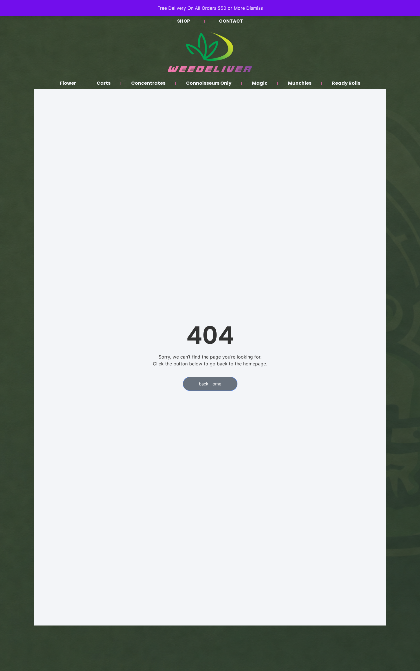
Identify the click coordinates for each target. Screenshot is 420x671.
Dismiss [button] (254, 8)
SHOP (183, 21)
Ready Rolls (346, 83)
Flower (68, 83)
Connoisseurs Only (208, 83)
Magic (259, 83)
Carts (104, 83)
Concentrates (148, 83)
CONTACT (231, 21)
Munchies (299, 83)
